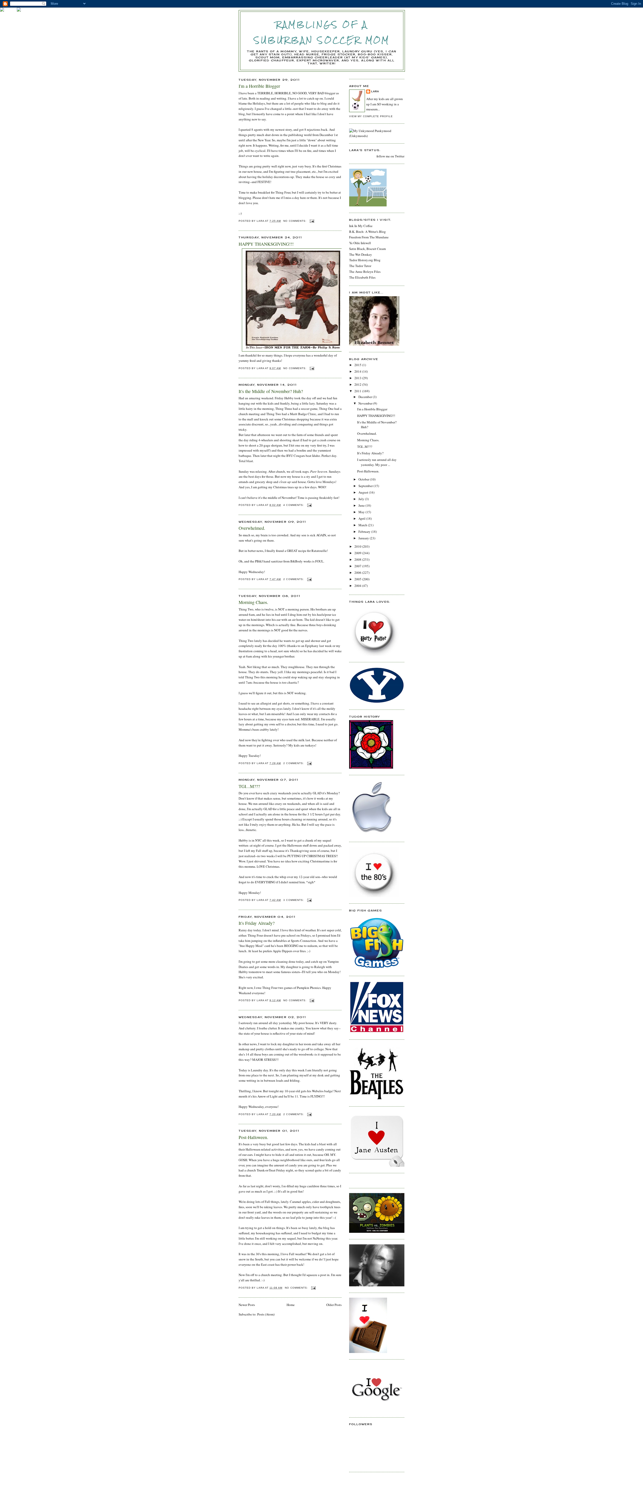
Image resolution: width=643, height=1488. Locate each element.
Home (291, 1304)
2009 (358, 553)
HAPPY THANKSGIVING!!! (266, 244)
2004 (358, 585)
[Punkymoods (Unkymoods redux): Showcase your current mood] (376, 136)
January (364, 538)
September (365, 486)
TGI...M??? (249, 786)
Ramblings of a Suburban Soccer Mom (322, 32)
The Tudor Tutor (360, 266)
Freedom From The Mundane (369, 237)
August (363, 492)
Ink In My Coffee (360, 226)
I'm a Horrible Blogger (259, 86)
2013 (358, 378)
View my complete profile (371, 116)
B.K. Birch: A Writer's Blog (367, 231)
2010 (358, 546)
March (363, 525)
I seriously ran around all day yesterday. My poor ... (377, 462)
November (365, 403)
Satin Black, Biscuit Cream (367, 248)
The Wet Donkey (360, 254)
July (361, 499)
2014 (358, 371)
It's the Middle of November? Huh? (271, 391)
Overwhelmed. (252, 528)
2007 (358, 566)
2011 (358, 391)
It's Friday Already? (257, 923)
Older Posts (334, 1304)
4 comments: (294, 505)
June (361, 505)
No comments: (295, 221)
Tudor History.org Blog (365, 260)
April (362, 518)
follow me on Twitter (390, 156)
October (364, 479)
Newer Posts (247, 1304)
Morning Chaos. (253, 602)
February (364, 531)
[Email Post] (311, 221)
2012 (358, 384)
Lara (375, 91)
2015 (358, 365)
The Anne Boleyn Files (365, 271)
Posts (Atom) (266, 1314)
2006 (358, 572)
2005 (358, 579)
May (361, 512)
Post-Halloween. (253, 1137)
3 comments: (294, 900)
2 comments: (294, 579)
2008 (358, 559)
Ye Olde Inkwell (360, 243)
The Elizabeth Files (362, 277)
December (365, 397)
